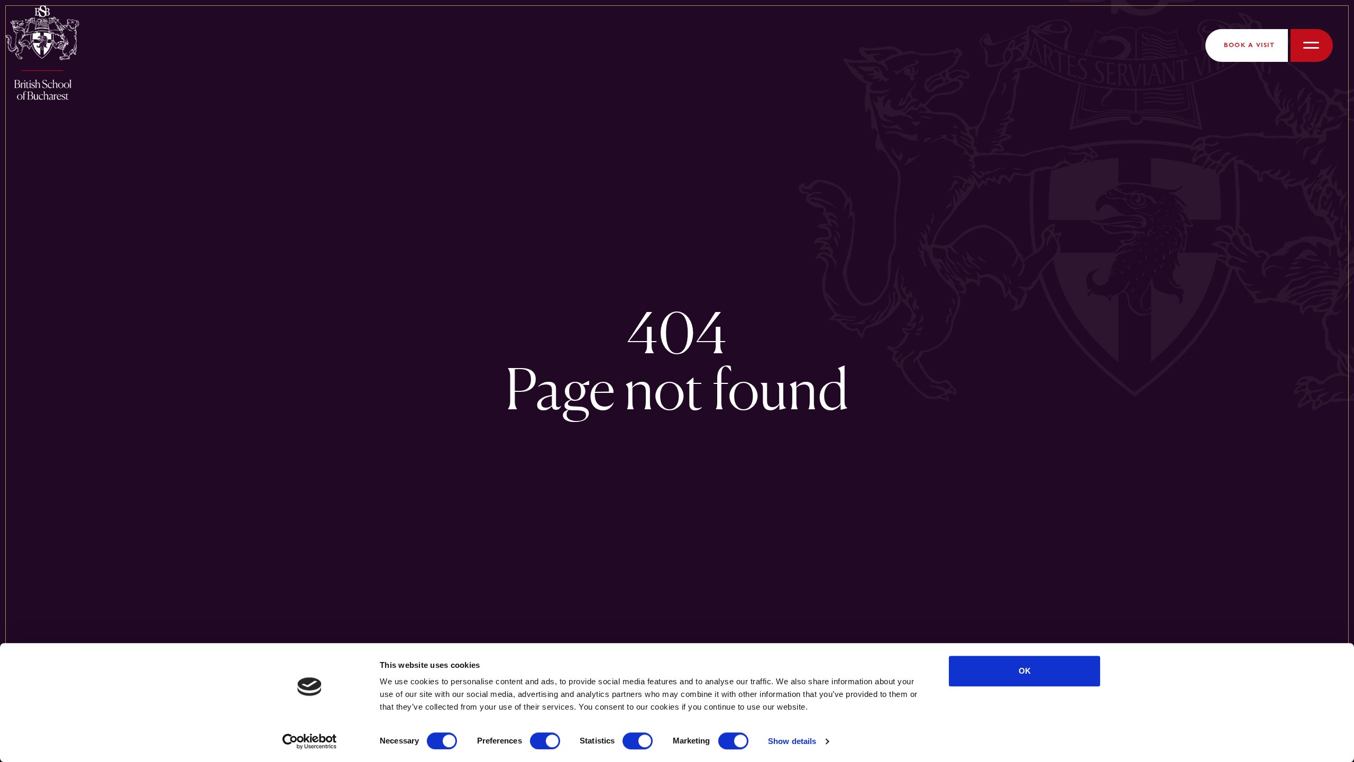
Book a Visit (1249, 45)
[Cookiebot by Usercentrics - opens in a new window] (309, 741)
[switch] (545, 740)
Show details (792, 741)
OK (1025, 670)
